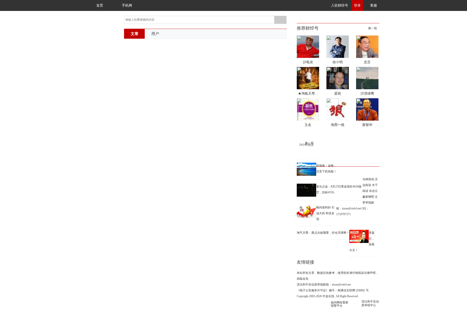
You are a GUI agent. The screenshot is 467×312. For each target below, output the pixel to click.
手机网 (127, 5)
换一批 (372, 28)
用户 (155, 34)
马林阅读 (368, 179)
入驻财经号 (339, 5)
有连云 (373, 191)
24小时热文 (306, 144)
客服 (373, 5)
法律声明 (370, 273)
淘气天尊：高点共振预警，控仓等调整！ (323, 232)
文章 (134, 34)
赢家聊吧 (368, 196)
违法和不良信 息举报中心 (370, 303)
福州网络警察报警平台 (339, 304)
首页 (99, 5)
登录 (357, 5)
